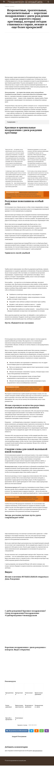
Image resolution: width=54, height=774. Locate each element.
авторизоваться (37, 750)
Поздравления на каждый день (25, 2)
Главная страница (9, 6)
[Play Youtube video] (27, 62)
